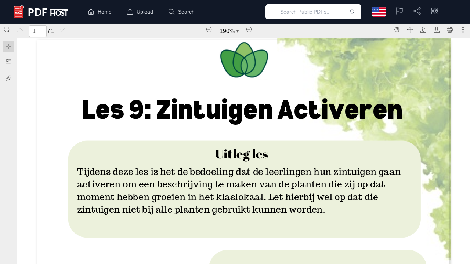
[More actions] (463, 30)
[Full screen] (410, 30)
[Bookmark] (8, 62)
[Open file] (423, 30)
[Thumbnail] (8, 46)
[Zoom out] (209, 30)
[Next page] (62, 30)
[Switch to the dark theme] (397, 30)
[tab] (8, 48)
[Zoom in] (249, 30)
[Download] (436, 30)
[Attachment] (8, 78)
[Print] (450, 30)
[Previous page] (20, 30)
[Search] (7, 30)
